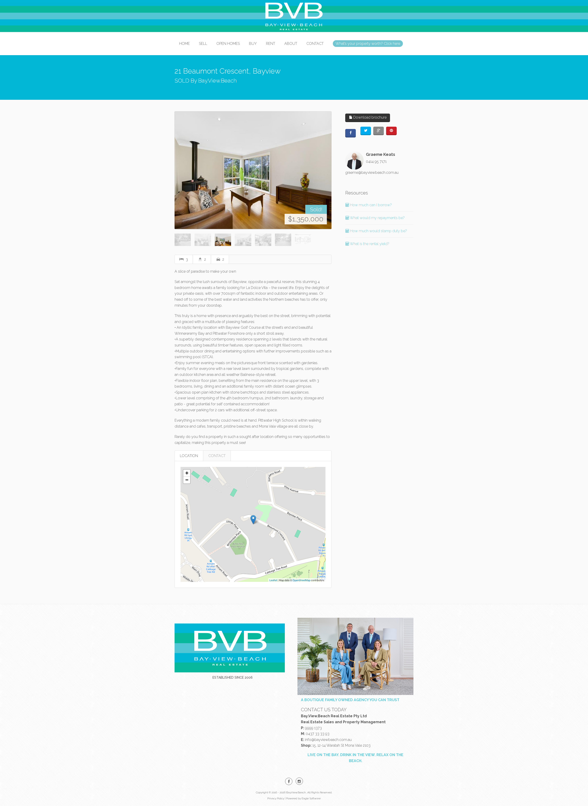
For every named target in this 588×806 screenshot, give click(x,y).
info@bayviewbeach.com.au (328, 739)
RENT (270, 43)
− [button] (186, 480)
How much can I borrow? (370, 205)
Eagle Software (311, 798)
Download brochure (369, 117)
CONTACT (315, 43)
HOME (184, 43)
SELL (203, 43)
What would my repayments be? (377, 218)
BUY (253, 43)
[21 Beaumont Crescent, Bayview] (253, 170)
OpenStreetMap (301, 580)
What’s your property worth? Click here (368, 43)
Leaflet (273, 580)
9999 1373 (313, 728)
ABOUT (290, 43)
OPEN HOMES (228, 43)
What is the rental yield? (369, 244)
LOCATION (189, 456)
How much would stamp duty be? (378, 231)
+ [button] (186, 473)
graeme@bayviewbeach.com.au (372, 172)
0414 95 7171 (376, 161)
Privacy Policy (275, 798)
